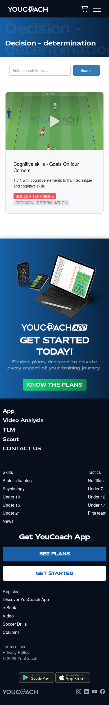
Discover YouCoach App (26, 599)
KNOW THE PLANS (54, 384)
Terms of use (14, 646)
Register (11, 591)
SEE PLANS (54, 554)
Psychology (14, 489)
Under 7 (95, 489)
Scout (11, 439)
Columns (11, 632)
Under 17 (96, 505)
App (9, 411)
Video (8, 616)
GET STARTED (54, 573)
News (8, 521)
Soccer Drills (15, 624)
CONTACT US (22, 448)
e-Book (9, 608)
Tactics (94, 472)
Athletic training (17, 480)
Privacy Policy (16, 652)
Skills (8, 472)
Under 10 (11, 497)
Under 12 (96, 497)
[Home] (34, 9)
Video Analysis (23, 420)
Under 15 (11, 505)
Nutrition (96, 480)
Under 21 (11, 513)
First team (97, 513)
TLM (9, 429)
